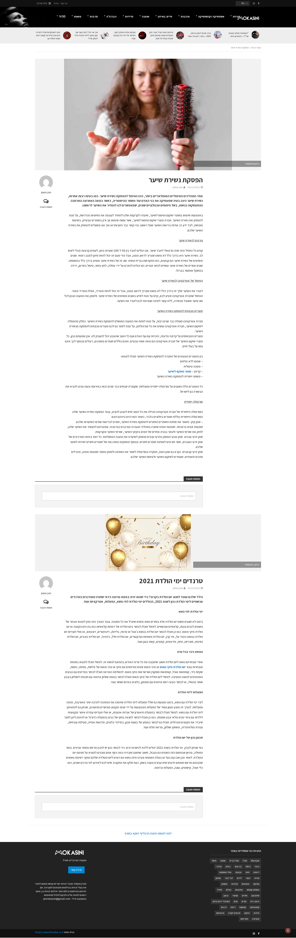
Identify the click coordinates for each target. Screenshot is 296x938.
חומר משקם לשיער (179, 371)
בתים (228, 866)
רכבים (224, 907)
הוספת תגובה (46, 206)
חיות (247, 872)
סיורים (244, 895)
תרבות (94, 16)
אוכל (245, 860)
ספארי (235, 895)
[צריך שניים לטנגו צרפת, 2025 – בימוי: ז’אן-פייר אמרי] (218, 35)
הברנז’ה (111, 16)
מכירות (234, 883)
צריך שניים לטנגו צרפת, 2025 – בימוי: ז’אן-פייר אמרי (199, 35)
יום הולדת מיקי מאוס (173, 667)
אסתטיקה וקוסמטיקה (211, 16)
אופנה (145, 16)
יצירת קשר (76, 869)
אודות (56, 3)
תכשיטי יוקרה (234, 913)
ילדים (239, 878)
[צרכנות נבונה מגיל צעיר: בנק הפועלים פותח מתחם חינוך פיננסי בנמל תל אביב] (180, 35)
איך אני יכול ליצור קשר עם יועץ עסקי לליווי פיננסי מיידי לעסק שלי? (86, 35)
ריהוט (233, 907)
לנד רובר (229, 878)
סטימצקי (255, 895)
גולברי (219, 866)
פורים (244, 901)
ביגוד (257, 866)
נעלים (228, 889)
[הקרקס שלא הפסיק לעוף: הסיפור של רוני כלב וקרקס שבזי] (142, 35)
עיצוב (225, 895)
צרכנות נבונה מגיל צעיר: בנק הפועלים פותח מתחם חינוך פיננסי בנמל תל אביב (161, 35)
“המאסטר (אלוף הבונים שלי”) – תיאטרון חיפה (239, 35)
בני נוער (238, 866)
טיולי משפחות (225, 872)
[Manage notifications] (288, 930)
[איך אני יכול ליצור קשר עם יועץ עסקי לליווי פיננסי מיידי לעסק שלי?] (105, 35)
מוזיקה (256, 883)
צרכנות (185, 16)
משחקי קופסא (253, 889)
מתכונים (239, 889)
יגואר (248, 878)
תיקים (247, 913)
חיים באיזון (165, 16)
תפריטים (244, 918)
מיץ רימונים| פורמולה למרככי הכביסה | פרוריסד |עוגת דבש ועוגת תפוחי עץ (48, 35)
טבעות (238, 872)
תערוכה (255, 918)
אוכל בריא (234, 860)
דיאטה (256, 872)
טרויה (256, 878)
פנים (236, 901)
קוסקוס (242, 907)
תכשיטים (220, 913)
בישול (248, 866)
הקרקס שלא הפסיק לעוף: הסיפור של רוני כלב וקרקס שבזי (124, 35)
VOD (62, 16)
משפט (77, 16)
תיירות (129, 16)
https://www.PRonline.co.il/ (49, 932)
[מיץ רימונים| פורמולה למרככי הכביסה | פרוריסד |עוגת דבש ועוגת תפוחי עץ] (67, 35)
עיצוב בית (254, 901)
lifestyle (255, 860)
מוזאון (218, 878)
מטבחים (245, 883)
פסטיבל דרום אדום (221, 901)
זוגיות (237, 16)
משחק (224, 883)
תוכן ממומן (46, 192)
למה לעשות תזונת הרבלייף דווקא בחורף (148, 833)
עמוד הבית (256, 47)
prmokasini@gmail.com (56, 898)
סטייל (219, 889)
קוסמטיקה (254, 907)
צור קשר (63, 3)
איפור (214, 860)
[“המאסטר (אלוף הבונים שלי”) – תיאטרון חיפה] (255, 35)
